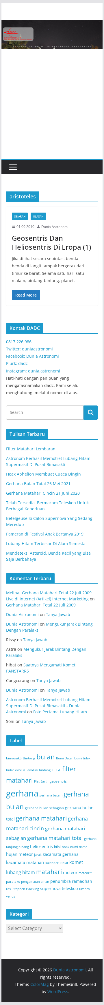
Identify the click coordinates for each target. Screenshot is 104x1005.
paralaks (13, 881)
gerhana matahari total (55, 837)
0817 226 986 (18, 341)
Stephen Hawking (26, 889)
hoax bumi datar (74, 847)
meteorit (85, 873)
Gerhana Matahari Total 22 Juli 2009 (41, 605)
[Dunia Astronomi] (51, 24)
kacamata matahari (25, 862)
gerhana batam (51, 795)
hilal (57, 846)
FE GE (56, 770)
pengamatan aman (35, 882)
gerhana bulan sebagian (44, 807)
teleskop (70, 888)
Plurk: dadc (17, 363)
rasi (9, 889)
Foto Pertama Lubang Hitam (60, 712)
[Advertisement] (52, 104)
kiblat (64, 863)
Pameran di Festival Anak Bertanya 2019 (44, 534)
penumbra (60, 881)
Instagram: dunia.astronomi (33, 371)
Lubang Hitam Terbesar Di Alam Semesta (46, 543)
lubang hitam (20, 872)
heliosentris (41, 846)
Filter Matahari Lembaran (30, 449)
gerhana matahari (41, 818)
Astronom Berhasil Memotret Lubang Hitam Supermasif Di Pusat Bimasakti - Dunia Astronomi (48, 706)
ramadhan (82, 881)
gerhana (22, 793)
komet (76, 862)
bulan (45, 756)
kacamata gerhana (61, 854)
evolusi (20, 770)
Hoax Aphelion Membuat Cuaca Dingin (43, 474)
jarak (38, 855)
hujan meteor (19, 854)
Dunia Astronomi (54, 226)
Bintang (29, 758)
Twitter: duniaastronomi (29, 349)
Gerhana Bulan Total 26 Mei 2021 (38, 483)
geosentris (58, 781)
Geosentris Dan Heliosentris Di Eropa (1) (51, 242)
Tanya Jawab (58, 614)
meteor (70, 872)
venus (10, 896)
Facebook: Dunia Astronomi (32, 356)
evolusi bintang (39, 770)
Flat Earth (41, 781)
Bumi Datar (64, 758)
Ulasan (38, 216)
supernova (50, 888)
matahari (49, 872)
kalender (52, 863)
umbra (84, 888)
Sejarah (19, 216)
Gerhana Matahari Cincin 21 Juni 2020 (43, 493)
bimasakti (14, 758)
